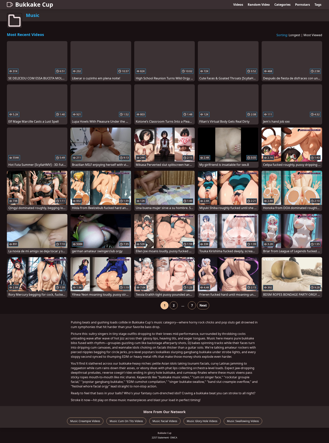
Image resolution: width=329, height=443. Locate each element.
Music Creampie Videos (85, 421)
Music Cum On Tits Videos (126, 421)
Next (203, 305)
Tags (318, 4)
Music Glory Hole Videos (202, 421)
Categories (282, 4)
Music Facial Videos (165, 421)
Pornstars (302, 4)
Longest (294, 35)
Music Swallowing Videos (243, 421)
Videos (238, 4)
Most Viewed (312, 35)
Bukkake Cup (34, 4)
